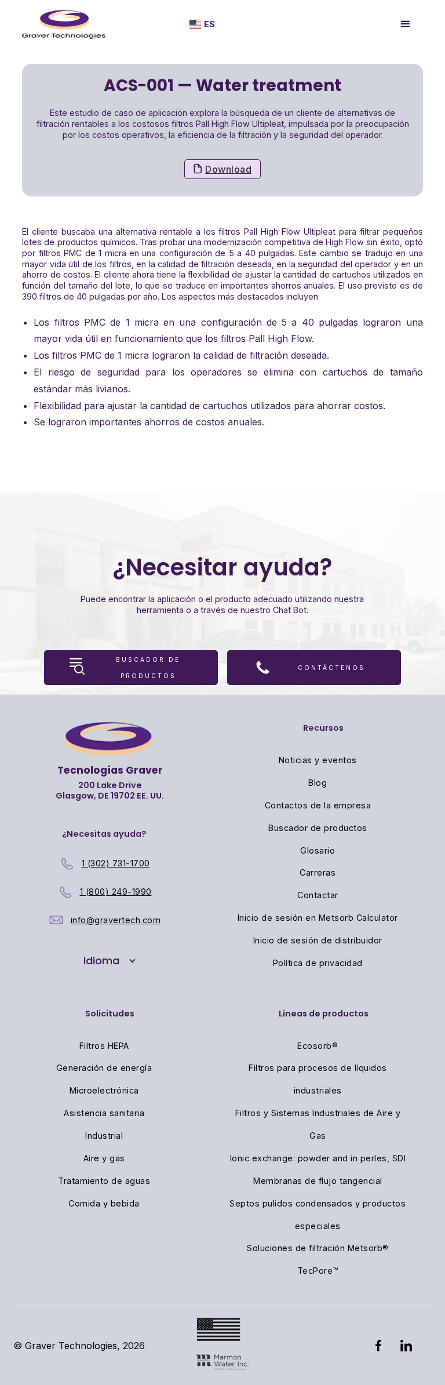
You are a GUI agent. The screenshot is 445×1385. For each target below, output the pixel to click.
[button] (202, 24)
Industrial (104, 1135)
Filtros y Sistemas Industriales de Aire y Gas (318, 1124)
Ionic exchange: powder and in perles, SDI (318, 1158)
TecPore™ (317, 1270)
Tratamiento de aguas (104, 1181)
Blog (317, 783)
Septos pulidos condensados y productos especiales (317, 1214)
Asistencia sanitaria (104, 1113)
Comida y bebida (104, 1203)
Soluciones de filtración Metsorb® (318, 1248)
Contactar (317, 895)
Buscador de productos (317, 828)
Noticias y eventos (318, 760)
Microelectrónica (104, 1090)
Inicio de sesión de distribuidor (317, 940)
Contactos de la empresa (318, 805)
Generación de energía (104, 1068)
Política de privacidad (318, 963)
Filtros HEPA (104, 1046)
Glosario (317, 850)
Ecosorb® (317, 1046)
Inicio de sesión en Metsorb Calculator (318, 918)
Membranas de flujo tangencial (317, 1181)
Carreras (317, 872)
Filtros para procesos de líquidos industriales (318, 1079)
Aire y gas (104, 1158)
